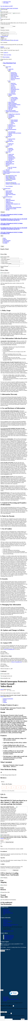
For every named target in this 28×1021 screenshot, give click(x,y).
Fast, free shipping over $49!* (7, 6)
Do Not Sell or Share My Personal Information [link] (12, 926)
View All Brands (9, 186)
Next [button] (2, 235)
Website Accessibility (7, 925)
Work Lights (10, 149)
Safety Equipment (6, 240)
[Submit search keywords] (16, 13)
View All (13, 79)
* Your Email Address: (5, 259)
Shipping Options (9, 193)
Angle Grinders (14, 97)
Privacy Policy (9, 206)
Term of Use (8, 205)
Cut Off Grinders (14, 98)
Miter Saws (13, 88)
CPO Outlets (5, 2)
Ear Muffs (5, 242)
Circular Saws (14, 84)
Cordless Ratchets (12, 105)
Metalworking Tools (10, 163)
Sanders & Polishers (12, 103)
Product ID (14, 775)
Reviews (5, 699)
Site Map (7, 209)
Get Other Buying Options (6, 775)
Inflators (10, 134)
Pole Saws (10, 127)
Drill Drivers (13, 72)
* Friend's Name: (4, 260)
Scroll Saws (13, 90)
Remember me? (5, 35)
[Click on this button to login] (14, 16)
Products (5, 239)
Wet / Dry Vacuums (12, 167)
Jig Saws (13, 85)
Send (2, 267)
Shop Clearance (6, 170)
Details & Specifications (8, 698)
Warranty (5, 702)
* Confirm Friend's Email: (6, 263)
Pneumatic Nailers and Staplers (14, 132)
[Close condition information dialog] (1, 843)
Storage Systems (11, 138)
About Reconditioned (10, 200)
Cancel (2, 1012)
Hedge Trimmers (14, 119)
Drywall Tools (11, 156)
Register (2, 46)
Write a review (12, 690)
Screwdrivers (11, 159)
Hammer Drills (14, 73)
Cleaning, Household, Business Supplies (11, 172)
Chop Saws (13, 86)
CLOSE (13, 1006)
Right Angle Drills (14, 76)
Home (4, 238)
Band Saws (13, 83)
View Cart (3, 842)
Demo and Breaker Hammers (14, 104)
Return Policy (8, 192)
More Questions (6, 57)
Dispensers (10, 155)
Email (14, 26)
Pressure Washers (11, 125)
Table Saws (13, 91)
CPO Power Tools (7, 1)
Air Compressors (11, 131)
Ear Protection (6, 241)
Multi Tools (10, 108)
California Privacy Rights (11, 208)
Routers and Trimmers (12, 106)
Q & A (4, 701)
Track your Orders (7, 54)
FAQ (7, 195)
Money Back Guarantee (11, 194)
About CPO (8, 199)
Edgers (12, 122)
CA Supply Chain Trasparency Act (13, 203)
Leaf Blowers (11, 115)
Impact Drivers (14, 74)
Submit (2, 27)
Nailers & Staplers (12, 93)
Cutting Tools (11, 154)
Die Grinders (13, 99)
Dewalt (2, 689)
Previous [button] (2, 212)
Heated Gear (11, 143)
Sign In (2, 37)
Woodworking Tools (10, 161)
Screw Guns (13, 77)
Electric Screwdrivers (15, 78)
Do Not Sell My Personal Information (13, 207)
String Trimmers (14, 121)
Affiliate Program (9, 202)
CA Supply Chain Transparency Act (10, 924)
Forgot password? (4, 36)
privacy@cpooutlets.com (9, 649)
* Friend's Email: (4, 262)
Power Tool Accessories (11, 110)
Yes (5, 1012)
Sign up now (15, 870)
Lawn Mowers (11, 116)
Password (3, 33)
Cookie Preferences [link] (7, 928)
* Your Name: (4, 258)
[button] (5, 40)
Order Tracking (9, 190)
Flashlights (10, 148)
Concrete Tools (9, 162)
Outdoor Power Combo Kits (14, 114)
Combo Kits (10, 69)
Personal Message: (4, 266)
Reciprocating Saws (15, 89)
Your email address (17, 1019)
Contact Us (5, 52)
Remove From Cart (9, 842)
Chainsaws (10, 124)
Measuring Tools (11, 157)
